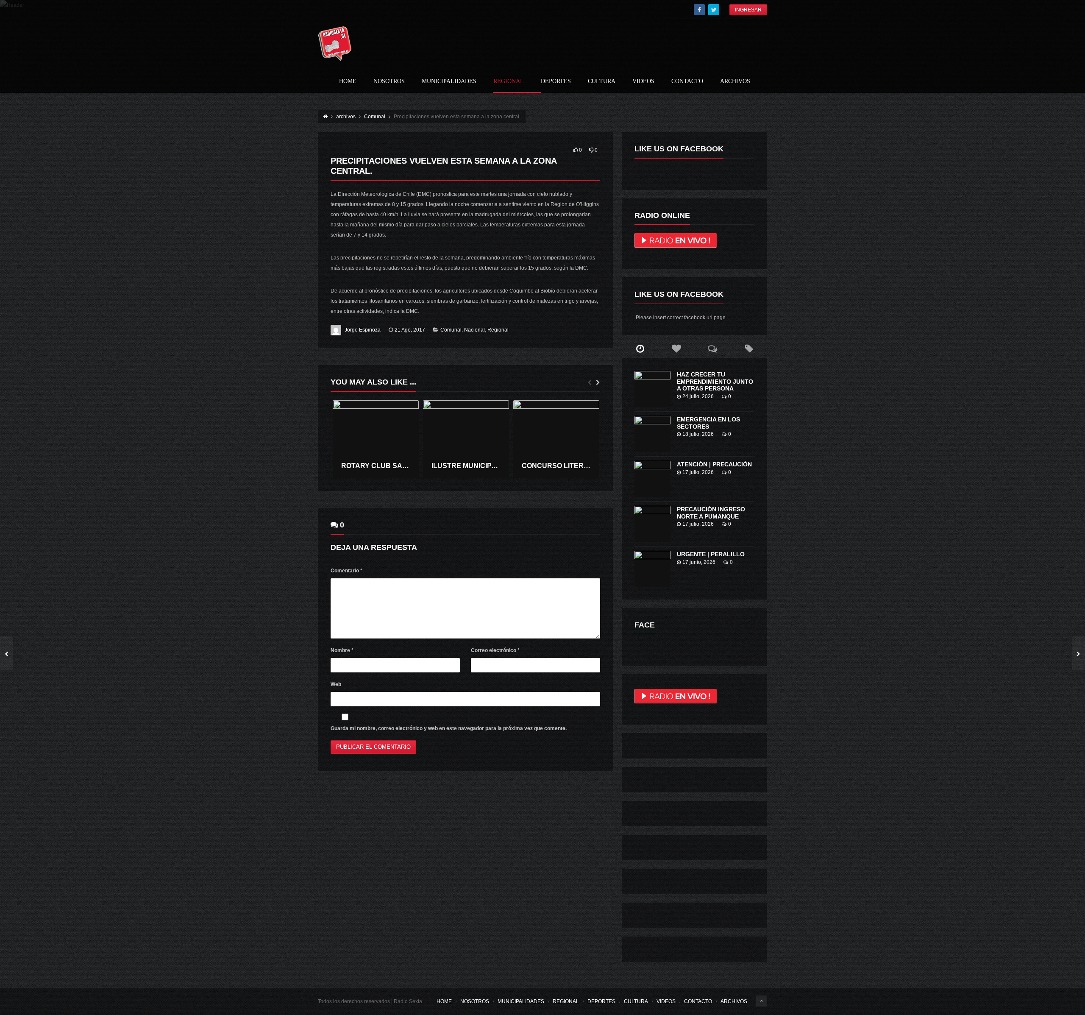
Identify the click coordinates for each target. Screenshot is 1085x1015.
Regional (508, 81)
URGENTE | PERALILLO (711, 554)
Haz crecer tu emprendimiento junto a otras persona (715, 381)
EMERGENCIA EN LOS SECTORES (708, 423)
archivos (735, 81)
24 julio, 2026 (698, 396)
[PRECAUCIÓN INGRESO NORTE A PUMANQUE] (652, 524)
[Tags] (749, 349)
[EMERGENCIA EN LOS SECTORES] (652, 434)
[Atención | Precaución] (652, 479)
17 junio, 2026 (698, 562)
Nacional (474, 330)
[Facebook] (699, 9)
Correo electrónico (495, 650)
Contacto (687, 81)
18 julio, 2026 (698, 434)
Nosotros (389, 81)
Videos (643, 81)
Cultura (601, 81)
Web (336, 684)
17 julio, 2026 (698, 472)
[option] (376, 439)
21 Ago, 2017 (410, 330)
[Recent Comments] (713, 349)
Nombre (342, 650)
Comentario (346, 571)
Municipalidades (449, 81)
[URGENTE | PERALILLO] (652, 569)
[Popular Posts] (676, 349)
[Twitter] (713, 9)
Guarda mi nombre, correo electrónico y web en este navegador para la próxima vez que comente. (449, 728)
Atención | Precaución (714, 464)
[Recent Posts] (640, 349)
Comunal (451, 330)
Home (347, 81)
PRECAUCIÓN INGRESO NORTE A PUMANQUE (711, 513)
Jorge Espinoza (363, 330)
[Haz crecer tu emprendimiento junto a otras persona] (652, 389)
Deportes (556, 81)
